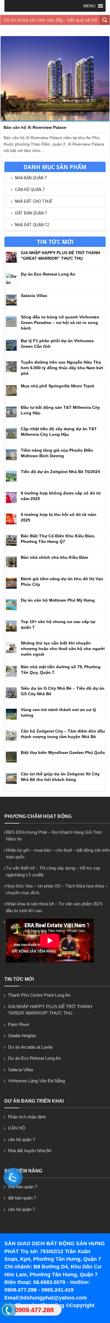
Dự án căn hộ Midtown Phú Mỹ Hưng (58, 600)
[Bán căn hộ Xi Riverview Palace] (55, 120)
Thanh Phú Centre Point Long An (39, 995)
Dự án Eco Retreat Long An (48, 274)
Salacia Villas (34, 295)
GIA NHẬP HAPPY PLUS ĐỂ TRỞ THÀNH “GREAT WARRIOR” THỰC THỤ (50, 1010)
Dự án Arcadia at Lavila (30, 1046)
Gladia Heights (22, 1035)
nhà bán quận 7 (31, 178)
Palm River (18, 1024)
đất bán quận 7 (31, 213)
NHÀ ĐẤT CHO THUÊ (34, 201)
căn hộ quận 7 (30, 189)
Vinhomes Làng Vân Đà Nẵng (36, 1080)
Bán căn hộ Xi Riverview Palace (35, 127)
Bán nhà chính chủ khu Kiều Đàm (54, 557)
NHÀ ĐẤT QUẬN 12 (32, 224)
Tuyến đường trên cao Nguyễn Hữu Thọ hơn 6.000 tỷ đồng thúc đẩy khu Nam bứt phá (62, 368)
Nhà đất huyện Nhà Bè (29, 1150)
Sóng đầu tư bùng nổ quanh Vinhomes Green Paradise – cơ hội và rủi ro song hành (60, 322)
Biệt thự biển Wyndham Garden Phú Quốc (63, 752)
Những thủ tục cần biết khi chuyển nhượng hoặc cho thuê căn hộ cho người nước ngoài (63, 649)
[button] (89, 6)
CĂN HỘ (16, 1127)
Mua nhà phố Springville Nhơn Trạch (57, 386)
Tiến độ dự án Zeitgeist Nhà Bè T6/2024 (60, 471)
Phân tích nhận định (27, 1116)
